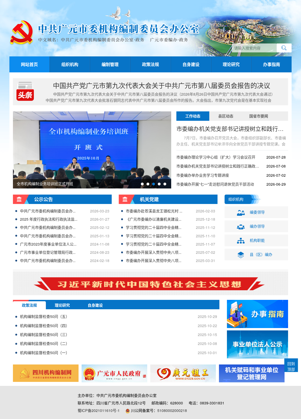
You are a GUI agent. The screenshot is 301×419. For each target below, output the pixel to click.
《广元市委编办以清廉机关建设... (153, 219)
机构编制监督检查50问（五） (44, 316)
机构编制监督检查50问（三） (44, 334)
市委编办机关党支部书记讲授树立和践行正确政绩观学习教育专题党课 (218, 166)
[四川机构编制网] (46, 373)
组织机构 (69, 64)
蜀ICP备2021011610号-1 (99, 410)
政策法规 (150, 64)
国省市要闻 (258, 116)
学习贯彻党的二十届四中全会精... (153, 227)
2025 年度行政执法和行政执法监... (48, 219)
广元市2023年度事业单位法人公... (48, 244)
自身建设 (190, 64)
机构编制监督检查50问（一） (44, 352)
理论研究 (231, 64)
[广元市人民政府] (114, 373)
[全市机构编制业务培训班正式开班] (92, 170)
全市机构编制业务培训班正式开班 (45, 183)
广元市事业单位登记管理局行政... (47, 252)
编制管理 (110, 64)
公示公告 (43, 199)
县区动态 (225, 116)
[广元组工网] (183, 373)
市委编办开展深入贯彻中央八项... (153, 252)
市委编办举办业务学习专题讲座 (202, 175)
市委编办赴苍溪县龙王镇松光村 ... (154, 211)
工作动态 (192, 116)
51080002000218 (172, 410)
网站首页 (29, 64)
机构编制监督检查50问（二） (44, 343)
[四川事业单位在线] (252, 373)
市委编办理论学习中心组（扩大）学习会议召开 (215, 157)
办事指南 (271, 64)
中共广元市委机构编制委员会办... (47, 211)
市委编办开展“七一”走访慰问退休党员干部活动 (215, 184)
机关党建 (149, 199)
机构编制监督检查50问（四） (44, 325)
